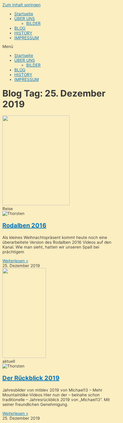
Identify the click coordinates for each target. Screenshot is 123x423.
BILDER (33, 23)
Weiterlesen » (15, 260)
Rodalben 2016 (24, 225)
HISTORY (23, 33)
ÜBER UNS (24, 18)
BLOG (19, 28)
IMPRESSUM (26, 37)
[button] (61, 46)
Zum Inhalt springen (21, 4)
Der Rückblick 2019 (30, 378)
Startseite (23, 13)
